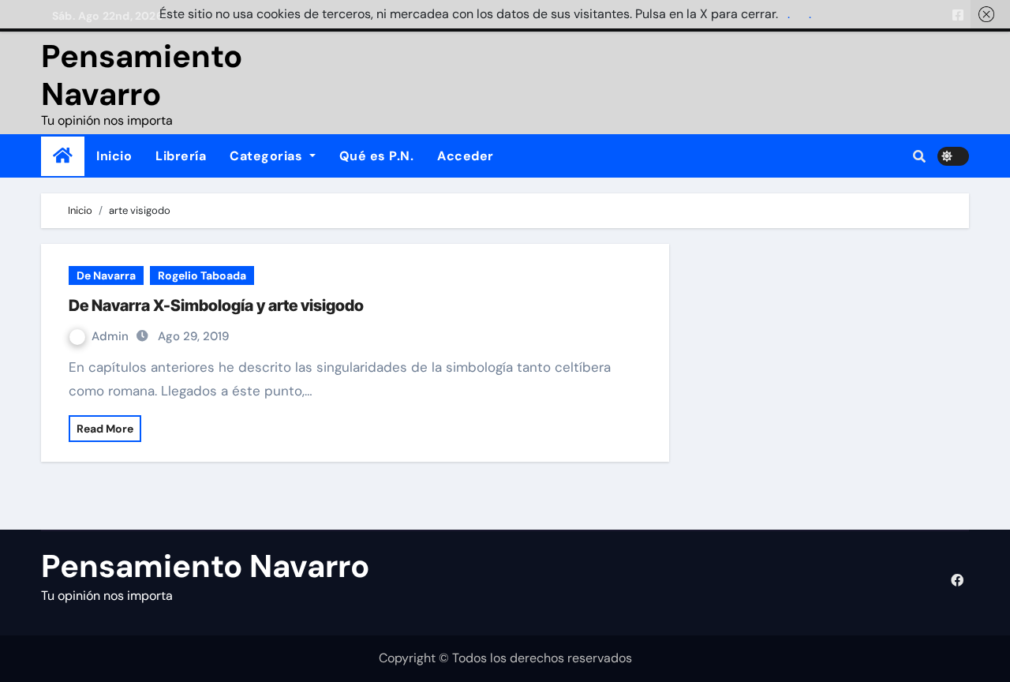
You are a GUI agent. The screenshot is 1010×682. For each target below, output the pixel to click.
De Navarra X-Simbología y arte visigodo (216, 305)
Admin (112, 336)
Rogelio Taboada (202, 275)
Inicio (114, 156)
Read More (105, 429)
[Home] (62, 156)
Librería (180, 156)
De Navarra (106, 275)
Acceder (465, 156)
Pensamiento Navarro (141, 75)
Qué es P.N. (376, 156)
